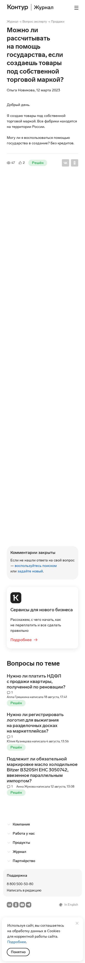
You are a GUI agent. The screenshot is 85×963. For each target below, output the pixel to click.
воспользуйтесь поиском (36, 566)
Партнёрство (24, 861)
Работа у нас (24, 833)
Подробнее (24, 639)
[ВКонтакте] (65, 163)
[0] (8, 543)
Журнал (12, 22)
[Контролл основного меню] (76, 7)
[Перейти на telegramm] (28, 904)
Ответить (21, 543)
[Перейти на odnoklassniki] (16, 904)
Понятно (18, 952)
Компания (21, 824)
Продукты (21, 842)
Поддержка (17, 875)
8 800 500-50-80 (20, 884)
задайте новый (30, 571)
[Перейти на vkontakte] (9, 904)
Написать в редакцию (24, 890)
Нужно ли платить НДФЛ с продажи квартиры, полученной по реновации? (36, 681)
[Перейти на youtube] (22, 904)
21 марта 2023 (29, 195)
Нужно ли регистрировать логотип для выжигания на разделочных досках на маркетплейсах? (35, 723)
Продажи (57, 22)
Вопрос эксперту (34, 22)
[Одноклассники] (74, 163)
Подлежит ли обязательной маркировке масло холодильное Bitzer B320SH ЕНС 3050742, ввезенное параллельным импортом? (42, 769)
